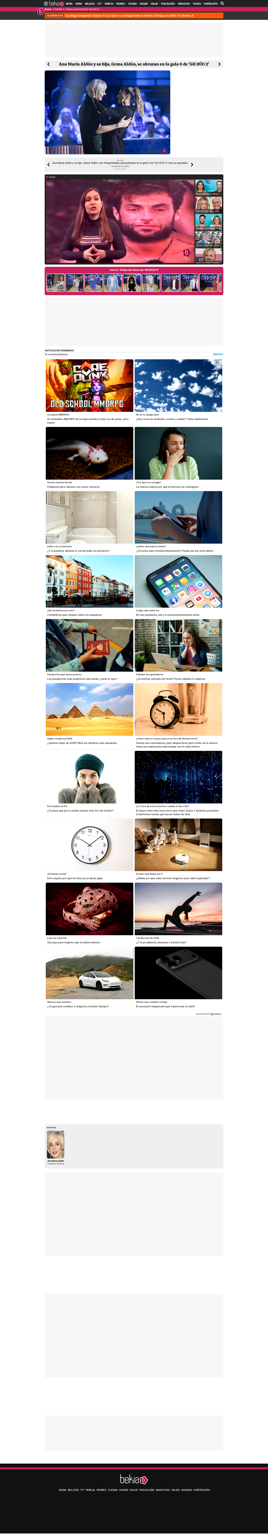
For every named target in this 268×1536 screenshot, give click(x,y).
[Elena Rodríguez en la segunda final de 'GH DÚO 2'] (208, 282)
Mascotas (163, 1490)
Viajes (175, 1490)
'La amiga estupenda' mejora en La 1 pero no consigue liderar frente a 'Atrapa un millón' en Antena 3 (120, 15)
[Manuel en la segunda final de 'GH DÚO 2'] (189, 282)
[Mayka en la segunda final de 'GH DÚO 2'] (94, 282)
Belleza (73, 1490)
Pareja (90, 1490)
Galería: (134, 269)
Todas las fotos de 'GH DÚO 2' (82, 9)
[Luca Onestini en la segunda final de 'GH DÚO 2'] (113, 282)
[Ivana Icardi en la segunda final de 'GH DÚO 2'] (132, 282)
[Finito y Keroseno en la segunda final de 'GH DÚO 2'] (74, 282)
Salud (134, 1490)
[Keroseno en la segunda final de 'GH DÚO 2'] (151, 282)
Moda (62, 1490)
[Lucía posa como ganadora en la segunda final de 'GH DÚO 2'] (55, 282)
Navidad (186, 1490)
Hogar (123, 1490)
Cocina (113, 1490)
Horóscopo (202, 1490)
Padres (101, 1490)
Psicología (146, 1490)
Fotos (58, 9)
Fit (82, 1490)
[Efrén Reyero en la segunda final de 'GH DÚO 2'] (170, 282)
